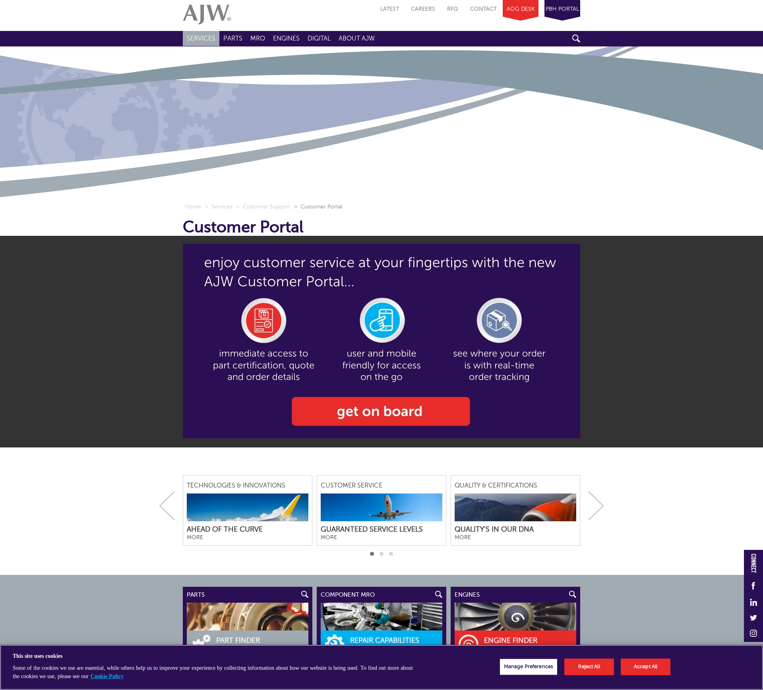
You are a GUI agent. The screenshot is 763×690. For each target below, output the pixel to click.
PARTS (196, 595)
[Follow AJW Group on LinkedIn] (753, 603)
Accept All (645, 666)
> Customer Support (263, 207)
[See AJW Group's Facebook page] (753, 586)
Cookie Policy (107, 676)
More (195, 537)
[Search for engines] (515, 616)
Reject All (589, 666)
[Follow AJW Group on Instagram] (753, 634)
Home (193, 207)
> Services (218, 207)
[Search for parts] (247, 616)
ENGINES (467, 595)
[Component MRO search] (381, 616)
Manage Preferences (528, 666)
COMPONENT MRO (348, 595)
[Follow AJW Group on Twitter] (753, 618)
